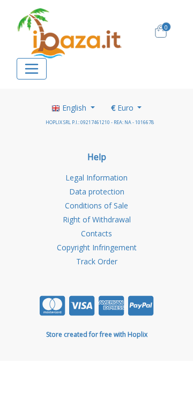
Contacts (96, 233)
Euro (123, 108)
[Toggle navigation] (32, 69)
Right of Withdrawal (97, 219)
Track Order (96, 261)
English (74, 108)
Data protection (96, 191)
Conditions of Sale (96, 205)
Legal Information (96, 177)
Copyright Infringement (97, 247)
